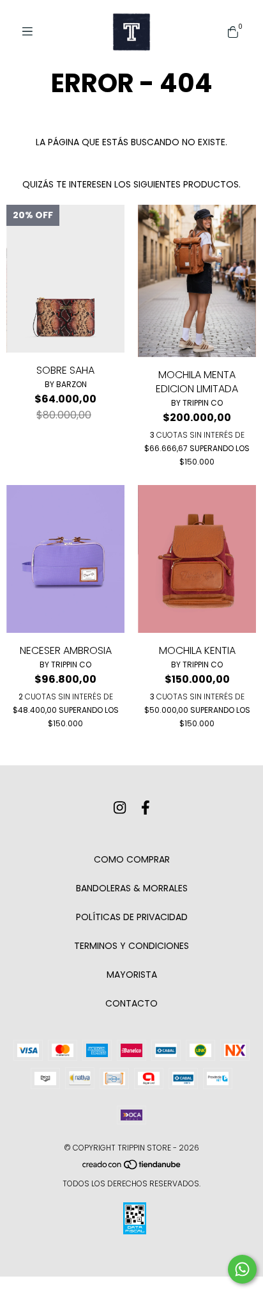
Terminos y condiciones (131, 945)
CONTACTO (131, 1003)
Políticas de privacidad (132, 917)
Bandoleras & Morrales (132, 888)
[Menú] (32, 32)
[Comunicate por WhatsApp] (242, 1269)
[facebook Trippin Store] (145, 808)
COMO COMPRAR (132, 859)
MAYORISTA (132, 974)
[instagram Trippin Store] (119, 808)
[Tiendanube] (132, 1166)
